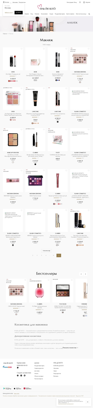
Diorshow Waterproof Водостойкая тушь (58, 74)
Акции (55, 371)
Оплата (36, 373)
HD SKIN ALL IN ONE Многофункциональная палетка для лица (13, 155)
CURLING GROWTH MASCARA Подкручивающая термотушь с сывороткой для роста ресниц (80, 196)
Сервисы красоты (38, 368)
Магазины (15, 2)
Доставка (36, 371)
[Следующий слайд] (85, 274)
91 (53, 255)
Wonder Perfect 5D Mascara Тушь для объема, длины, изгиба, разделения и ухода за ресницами (35, 155)
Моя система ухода (81, 14)
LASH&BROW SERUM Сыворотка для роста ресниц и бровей (80, 155)
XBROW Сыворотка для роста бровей (35, 236)
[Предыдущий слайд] (81, 274)
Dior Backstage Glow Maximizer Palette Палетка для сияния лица (13, 114)
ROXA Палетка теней (35, 196)
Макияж (27, 14)
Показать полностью (69, 348)
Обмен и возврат (38, 376)
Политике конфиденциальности (65, 403)
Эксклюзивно (44, 14)
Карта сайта (16, 393)
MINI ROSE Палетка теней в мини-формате (13, 196)
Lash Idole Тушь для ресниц (57, 113)
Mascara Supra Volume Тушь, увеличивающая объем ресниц (57, 236)
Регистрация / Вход (72, 2)
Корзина (88, 2)
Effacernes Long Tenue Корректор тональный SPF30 (35, 114)
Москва (7, 2)
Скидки (51, 14)
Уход (32, 14)
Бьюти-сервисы (70, 14)
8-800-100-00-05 (22, 365)
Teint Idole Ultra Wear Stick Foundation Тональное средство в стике (80, 236)
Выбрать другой (9, 12)
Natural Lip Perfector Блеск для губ (58, 196)
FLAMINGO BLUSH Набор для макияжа (58, 155)
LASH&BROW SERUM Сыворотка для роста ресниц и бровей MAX (80, 114)
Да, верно (18, 12)
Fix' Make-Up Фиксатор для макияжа (39, 307)
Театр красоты (57, 373)
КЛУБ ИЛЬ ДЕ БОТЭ (59, 365)
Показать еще (46, 250)
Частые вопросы (38, 378)
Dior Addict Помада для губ (13, 74)
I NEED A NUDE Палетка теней (80, 74)
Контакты (56, 376)
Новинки (37, 14)
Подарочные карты (60, 14)
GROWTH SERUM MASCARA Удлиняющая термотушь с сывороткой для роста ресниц (13, 236)
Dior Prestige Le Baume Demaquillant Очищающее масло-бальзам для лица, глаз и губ (35, 74)
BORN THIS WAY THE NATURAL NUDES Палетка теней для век (62, 307)
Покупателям (22, 2)
